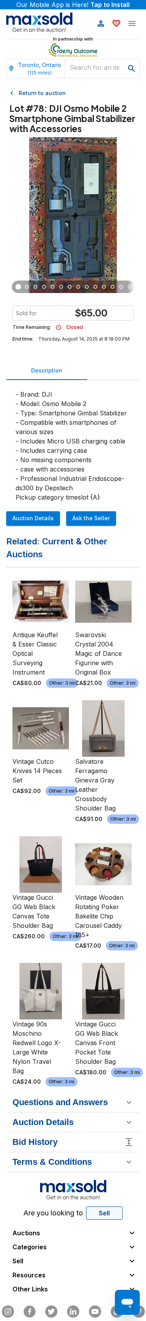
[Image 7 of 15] (70, 286)
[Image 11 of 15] (104, 286)
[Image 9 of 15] (87, 286)
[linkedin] (73, 1311)
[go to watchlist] (116, 23)
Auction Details (33, 518)
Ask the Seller (91, 518)
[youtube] (95, 1311)
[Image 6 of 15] (61, 286)
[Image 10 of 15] (95, 286)
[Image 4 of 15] (44, 286)
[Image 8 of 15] (78, 286)
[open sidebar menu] (132, 23)
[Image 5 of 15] (53, 286)
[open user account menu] (101, 23)
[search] (131, 68)
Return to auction (42, 93)
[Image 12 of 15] (112, 286)
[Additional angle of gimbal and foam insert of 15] (35, 286)
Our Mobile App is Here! (73, 5)
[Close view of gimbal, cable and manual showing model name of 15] (27, 286)
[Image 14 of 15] (130, 286)
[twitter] (51, 1311)
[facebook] (29, 1311)
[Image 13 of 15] (121, 286)
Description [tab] (46, 370)
